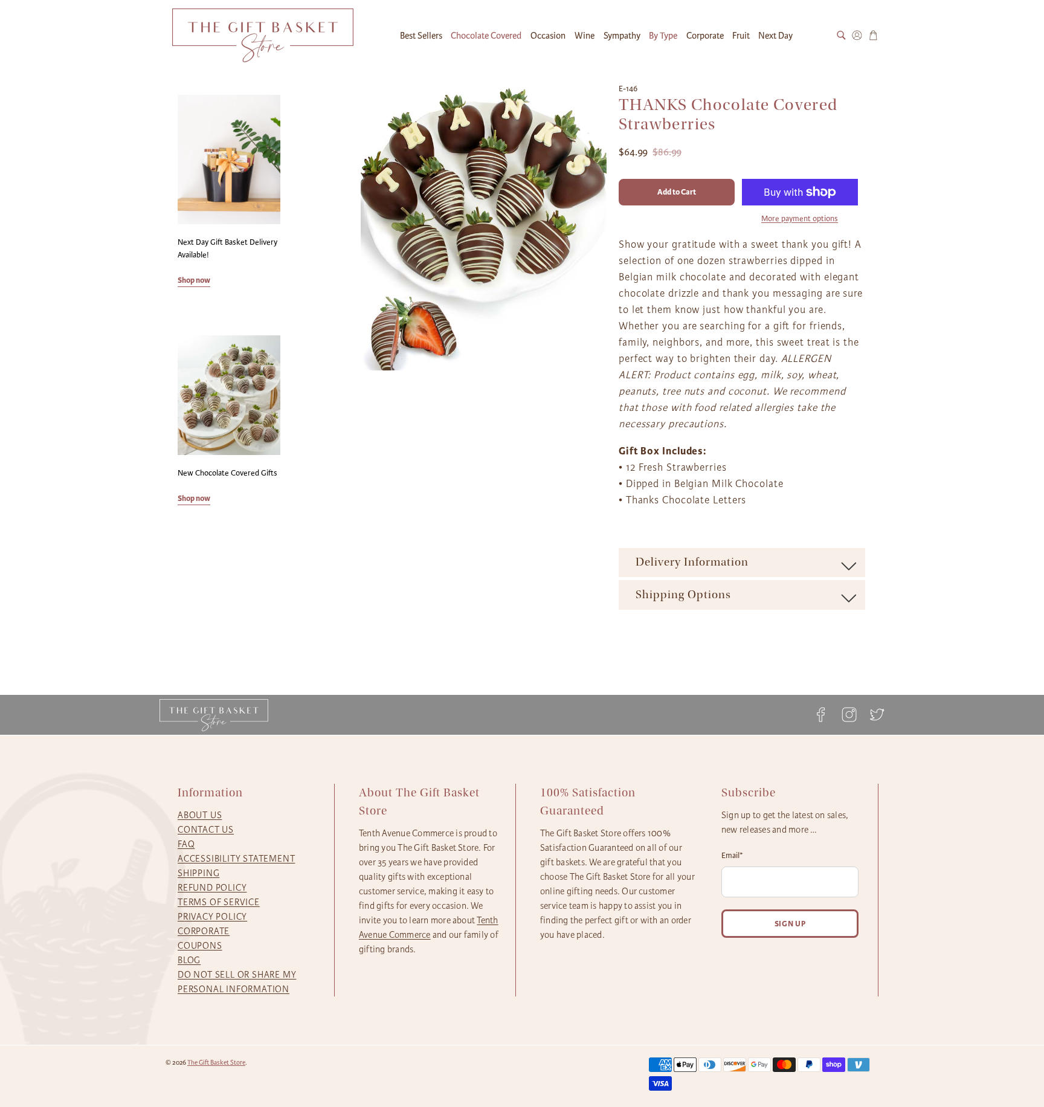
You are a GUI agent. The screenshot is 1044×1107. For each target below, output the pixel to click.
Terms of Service (219, 902)
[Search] (841, 35)
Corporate (705, 35)
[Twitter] (873, 714)
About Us (200, 815)
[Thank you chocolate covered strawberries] (484, 226)
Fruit (741, 35)
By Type (663, 35)
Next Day (775, 35)
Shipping (198, 873)
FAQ (186, 844)
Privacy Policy (212, 916)
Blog (189, 960)
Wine (584, 35)
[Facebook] (821, 714)
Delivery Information (692, 562)
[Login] (857, 35)
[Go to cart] (873, 35)
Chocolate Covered (486, 35)
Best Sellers (421, 35)
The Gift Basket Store (216, 1063)
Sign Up (790, 923)
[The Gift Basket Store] (262, 35)
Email (732, 855)
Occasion (548, 35)
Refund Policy (212, 887)
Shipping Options (683, 594)
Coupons (200, 945)
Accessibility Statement (236, 858)
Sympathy (622, 35)
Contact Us (206, 829)
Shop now (194, 280)
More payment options (799, 219)
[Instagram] (849, 714)
